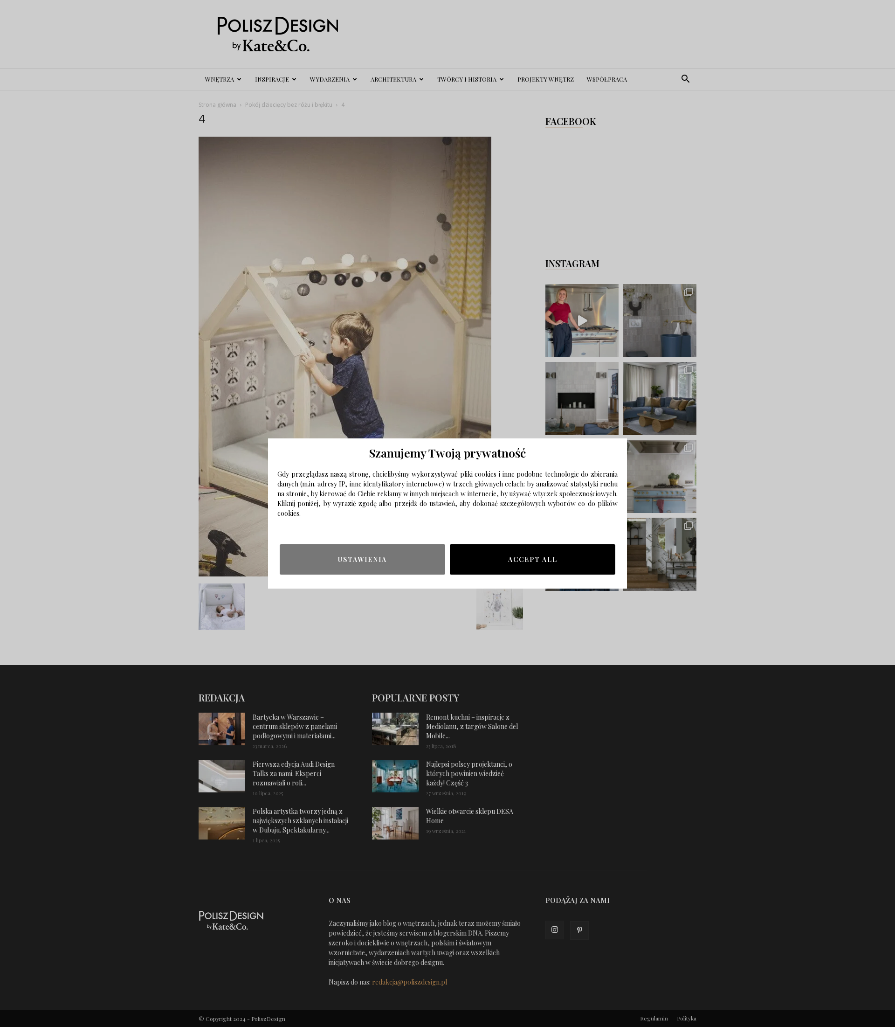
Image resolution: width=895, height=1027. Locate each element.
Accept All (533, 559)
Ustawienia (362, 559)
